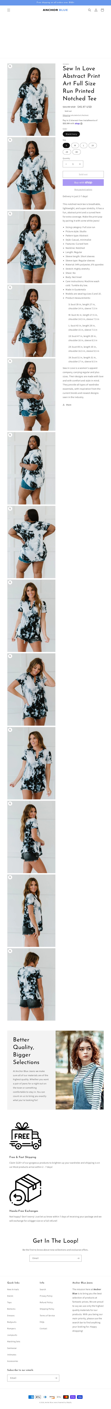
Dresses (10, 1315)
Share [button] (68, 404)
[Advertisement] (55, 36)
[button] (8, 10)
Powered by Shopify (65, 1402)
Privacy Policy (46, 1296)
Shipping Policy (47, 1309)
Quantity (66, 158)
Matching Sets (13, 1341)
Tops (9, 1302)
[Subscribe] (78, 1258)
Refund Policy (46, 1302)
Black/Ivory (71, 134)
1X (93, 145)
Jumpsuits (12, 1335)
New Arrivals (13, 1289)
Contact (43, 1328)
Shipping (66, 115)
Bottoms (11, 1309)
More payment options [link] (83, 189)
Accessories (12, 1361)
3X (76, 152)
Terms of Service (47, 1315)
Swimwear (12, 1348)
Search (43, 1289)
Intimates (11, 1354)
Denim (10, 1296)
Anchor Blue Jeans (51, 1402)
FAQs (42, 1322)
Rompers (11, 1328)
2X (67, 152)
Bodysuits (11, 1322)
